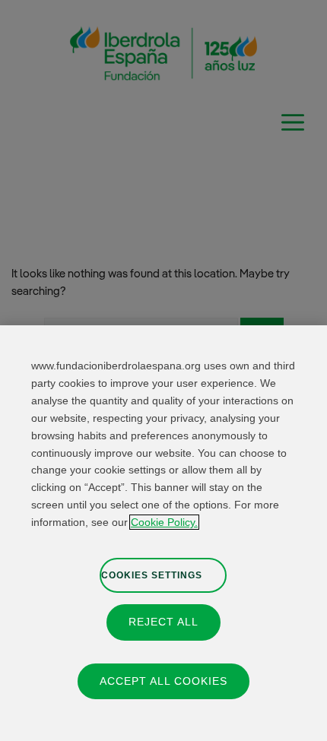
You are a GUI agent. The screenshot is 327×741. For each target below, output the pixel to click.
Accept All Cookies (163, 681)
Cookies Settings (151, 575)
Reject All (163, 622)
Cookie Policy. (164, 522)
